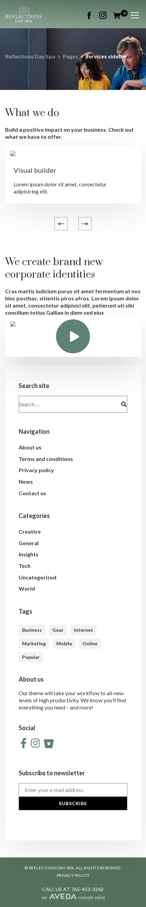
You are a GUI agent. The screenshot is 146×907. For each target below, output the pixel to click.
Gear (57, 630)
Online (90, 643)
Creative (30, 531)
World (27, 588)
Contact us (32, 493)
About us (30, 447)
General (29, 543)
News (26, 481)
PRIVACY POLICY (73, 875)
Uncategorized (37, 577)
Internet (83, 630)
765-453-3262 (87, 889)
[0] (117, 14)
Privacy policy (36, 470)
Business (32, 630)
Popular (31, 657)
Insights (28, 554)
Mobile (64, 643)
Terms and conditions (46, 459)
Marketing (34, 643)
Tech (25, 565)
